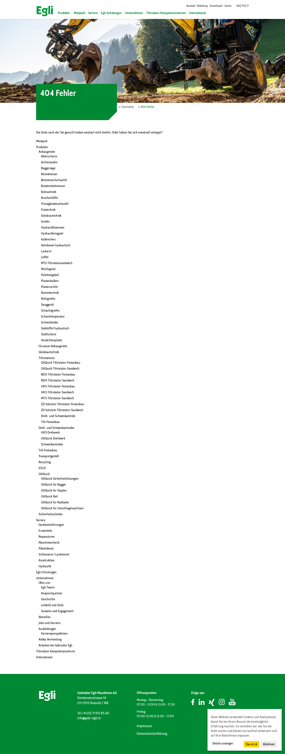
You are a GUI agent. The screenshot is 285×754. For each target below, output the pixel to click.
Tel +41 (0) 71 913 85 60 (93, 713)
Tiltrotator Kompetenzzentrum (166, 13)
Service (93, 13)
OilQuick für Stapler (54, 490)
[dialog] (244, 730)
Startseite (127, 107)
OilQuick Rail (49, 496)
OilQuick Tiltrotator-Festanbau (60, 362)
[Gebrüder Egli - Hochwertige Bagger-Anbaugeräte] (43, 11)
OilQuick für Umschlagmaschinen (62, 508)
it (248, 6)
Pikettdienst (46, 548)
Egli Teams (48, 587)
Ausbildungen (47, 629)
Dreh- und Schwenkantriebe (56, 428)
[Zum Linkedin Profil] (204, 702)
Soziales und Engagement (57, 611)
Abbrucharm (49, 156)
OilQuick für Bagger (53, 484)
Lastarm (46, 251)
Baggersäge (48, 168)
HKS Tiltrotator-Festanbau (58, 386)
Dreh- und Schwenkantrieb (58, 416)
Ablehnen (269, 744)
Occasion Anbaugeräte (53, 346)
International (197, 13)
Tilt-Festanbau (50, 422)
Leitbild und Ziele (52, 605)
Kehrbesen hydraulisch (55, 245)
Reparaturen (47, 536)
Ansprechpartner (52, 593)
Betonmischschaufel (54, 180)
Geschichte (48, 599)
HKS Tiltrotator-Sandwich (57, 392)
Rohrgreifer (48, 299)
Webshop (202, 6)
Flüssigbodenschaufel (55, 204)
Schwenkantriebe (52, 444)
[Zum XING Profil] (214, 702)
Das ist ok (251, 744)
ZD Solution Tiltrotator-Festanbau (62, 404)
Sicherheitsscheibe (51, 514)
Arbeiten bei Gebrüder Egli (55, 645)
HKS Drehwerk (50, 432)
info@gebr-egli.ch (89, 718)
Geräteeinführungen (51, 525)
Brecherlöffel (49, 198)
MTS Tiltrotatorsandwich (56, 263)
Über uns (44, 583)
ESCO (42, 468)
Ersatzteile (45, 531)
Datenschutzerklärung (152, 733)
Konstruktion (47, 560)
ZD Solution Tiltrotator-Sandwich (62, 410)
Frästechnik (48, 210)
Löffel (45, 257)
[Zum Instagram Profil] (224, 702)
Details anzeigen (222, 743)
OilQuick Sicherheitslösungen (59, 478)
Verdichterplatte (51, 340)
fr (243, 6)
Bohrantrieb (48, 192)
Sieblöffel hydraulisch (55, 328)
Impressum (144, 726)
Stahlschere (48, 334)
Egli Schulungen (111, 13)
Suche (228, 6)
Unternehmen (134, 13)
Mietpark (79, 13)
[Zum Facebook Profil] (195, 702)
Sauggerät (47, 304)
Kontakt (190, 6)
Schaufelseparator (53, 316)
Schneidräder (49, 322)
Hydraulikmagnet (52, 233)
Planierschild (49, 287)
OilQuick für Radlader (55, 502)
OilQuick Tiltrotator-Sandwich (60, 368)
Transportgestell (49, 456)
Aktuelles (45, 617)
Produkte (64, 13)
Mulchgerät (48, 269)
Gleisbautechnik (51, 216)
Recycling (45, 462)
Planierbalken (50, 281)
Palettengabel (50, 275)
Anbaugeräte (47, 152)
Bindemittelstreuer (53, 186)
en (238, 6)
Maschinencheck (49, 542)
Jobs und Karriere (50, 623)
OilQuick (44, 474)
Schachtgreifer (50, 310)
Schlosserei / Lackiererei (54, 554)
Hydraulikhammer (53, 227)
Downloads (216, 6)
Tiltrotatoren (47, 358)
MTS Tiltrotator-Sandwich (57, 398)
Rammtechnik (50, 293)
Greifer (45, 221)
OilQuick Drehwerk (53, 438)
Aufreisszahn (49, 162)
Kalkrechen (48, 239)
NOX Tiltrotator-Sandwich (57, 380)
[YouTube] (232, 702)
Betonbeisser (49, 174)
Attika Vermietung (50, 639)
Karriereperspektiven (54, 633)
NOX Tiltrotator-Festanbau (58, 374)
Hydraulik (45, 566)
